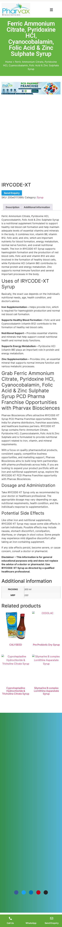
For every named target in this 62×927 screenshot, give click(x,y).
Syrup (40, 197)
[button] (51, 10)
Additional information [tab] (37, 207)
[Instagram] (46, 892)
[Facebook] (16, 892)
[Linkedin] (31, 892)
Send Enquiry (12, 192)
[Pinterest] (38, 892)
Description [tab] (12, 207)
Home (8, 61)
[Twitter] (24, 892)
